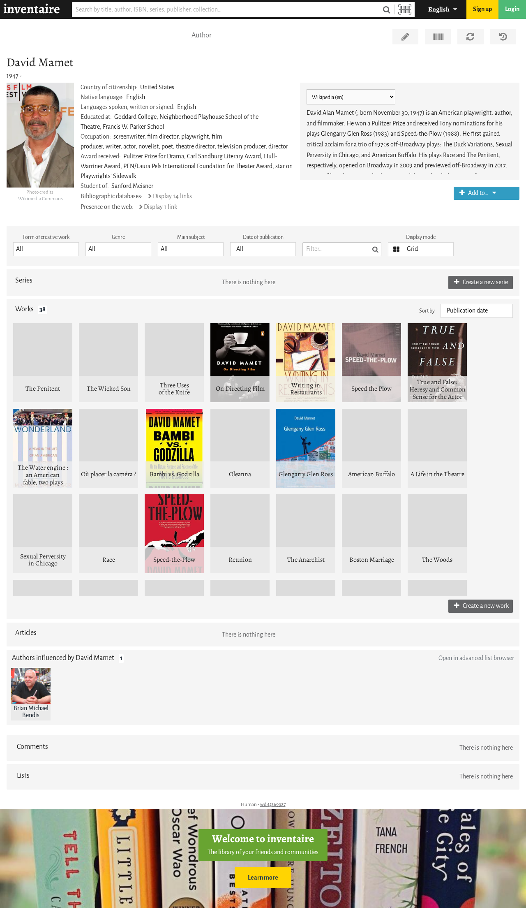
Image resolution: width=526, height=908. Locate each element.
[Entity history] (503, 36)
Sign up (482, 9)
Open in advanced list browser (476, 658)
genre (118, 237)
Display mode (421, 237)
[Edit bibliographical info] (405, 36)
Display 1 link (160, 207)
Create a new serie (484, 282)
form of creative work (46, 237)
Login (512, 9)
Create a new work (485, 606)
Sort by (427, 310)
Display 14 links (172, 196)
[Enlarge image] (40, 135)
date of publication (263, 237)
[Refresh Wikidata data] (470, 36)
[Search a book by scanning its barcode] (405, 9)
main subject (191, 237)
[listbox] (46, 249)
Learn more (263, 878)
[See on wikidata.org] (438, 36)
